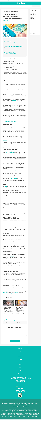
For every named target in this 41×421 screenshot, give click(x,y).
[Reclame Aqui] (20, 395)
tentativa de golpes (18, 275)
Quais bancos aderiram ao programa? (9, 52)
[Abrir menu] (2, 3)
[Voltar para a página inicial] (21, 3)
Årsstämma (20, 357)
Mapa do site (20, 354)
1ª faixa (5, 47)
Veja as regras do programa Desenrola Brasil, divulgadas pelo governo (13, 46)
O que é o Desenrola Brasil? (7, 41)
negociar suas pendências (10, 152)
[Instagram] (22, 391)
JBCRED (20, 364)
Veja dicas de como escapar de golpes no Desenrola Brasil (12, 54)
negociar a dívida (11, 256)
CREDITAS (20, 362)
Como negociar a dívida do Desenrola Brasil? (10, 53)
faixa (6, 186)
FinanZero (4, 10)
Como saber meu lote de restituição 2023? (9, 170)
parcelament (14, 100)
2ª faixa (5, 48)
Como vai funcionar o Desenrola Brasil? (9, 42)
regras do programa (13, 178)
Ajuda (20, 351)
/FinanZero (4, 293)
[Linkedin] (19, 391)
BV (20, 361)
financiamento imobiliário (18, 193)
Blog (6, 10)
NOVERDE (20, 367)
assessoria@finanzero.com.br (20, 383)
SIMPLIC (20, 370)
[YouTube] (24, 391)
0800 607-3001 (22, 385)
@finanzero (17, 292)
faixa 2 (5, 199)
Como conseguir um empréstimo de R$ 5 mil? (10, 121)
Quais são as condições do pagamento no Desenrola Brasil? (12, 51)
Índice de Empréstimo (21, 356)
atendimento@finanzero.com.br (20, 381)
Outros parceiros (20, 373)
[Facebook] (17, 391)
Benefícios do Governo (11, 10)
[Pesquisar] (38, 6)
